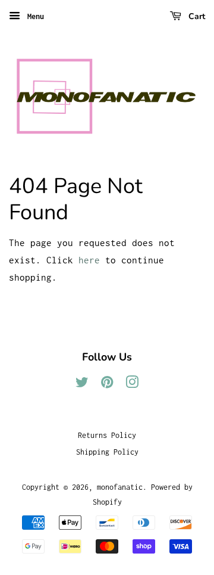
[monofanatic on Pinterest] (107, 384)
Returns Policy (107, 435)
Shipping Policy (107, 451)
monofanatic (120, 487)
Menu (33, 16)
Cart (195, 16)
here (89, 259)
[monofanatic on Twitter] (82, 384)
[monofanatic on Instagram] (132, 384)
